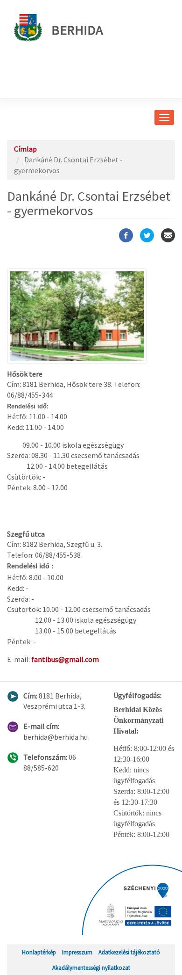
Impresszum (77, 952)
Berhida (77, 30)
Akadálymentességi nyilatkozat (91, 967)
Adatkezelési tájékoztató (129, 952)
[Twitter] (147, 235)
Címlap (25, 148)
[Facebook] (126, 235)
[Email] (168, 235)
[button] (91, 316)
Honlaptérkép (39, 952)
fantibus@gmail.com (65, 659)
